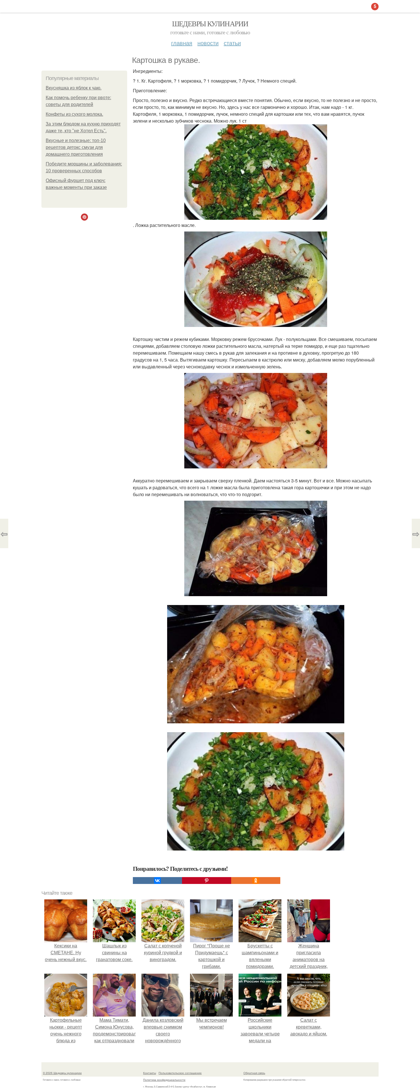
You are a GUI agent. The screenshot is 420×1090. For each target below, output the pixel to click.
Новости (208, 43)
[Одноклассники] (255, 880)
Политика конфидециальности (164, 1080)
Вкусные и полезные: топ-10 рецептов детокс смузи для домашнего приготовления (76, 147)
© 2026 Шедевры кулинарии (62, 1073)
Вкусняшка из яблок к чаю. (73, 87)
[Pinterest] (206, 880)
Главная (181, 43)
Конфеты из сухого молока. (74, 114)
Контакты (149, 1073)
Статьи (232, 43)
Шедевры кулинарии (210, 23)
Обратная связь (254, 1073)
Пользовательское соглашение (180, 1073)
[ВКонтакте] (157, 880)
